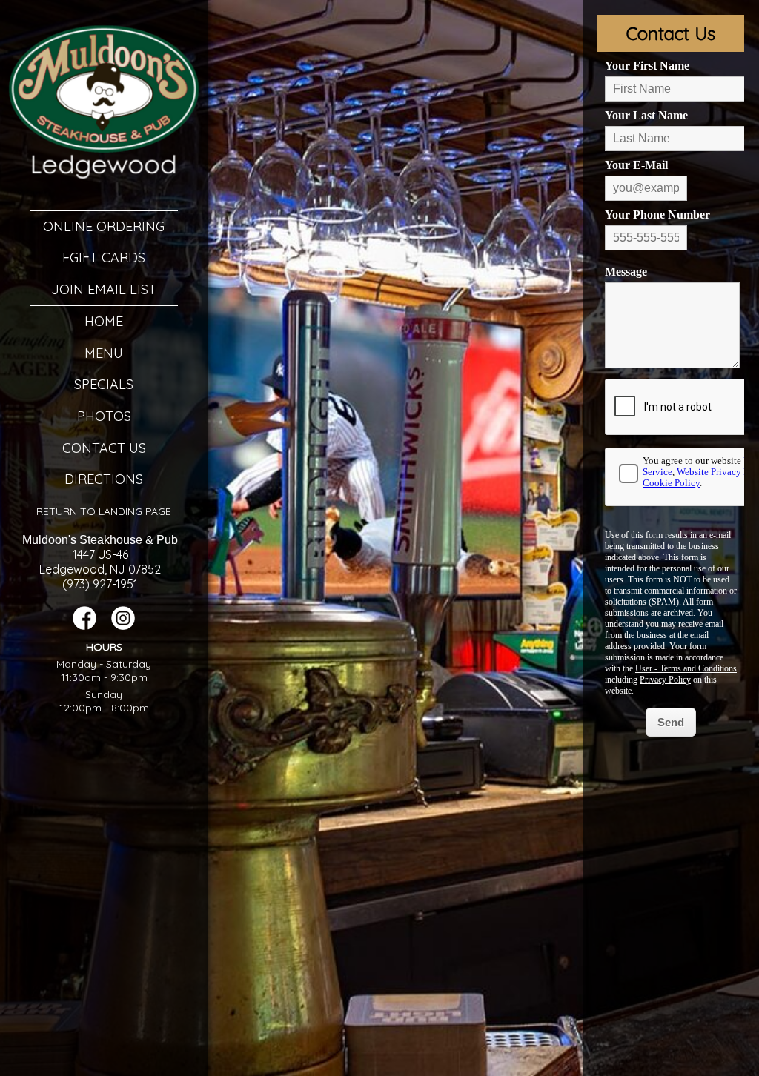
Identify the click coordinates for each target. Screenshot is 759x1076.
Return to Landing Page (103, 511)
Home (103, 321)
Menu (103, 353)
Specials (103, 384)
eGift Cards (103, 257)
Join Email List (103, 289)
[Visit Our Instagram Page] (123, 626)
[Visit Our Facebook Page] (84, 626)
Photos (104, 416)
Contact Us (104, 447)
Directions (103, 479)
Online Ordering (104, 226)
